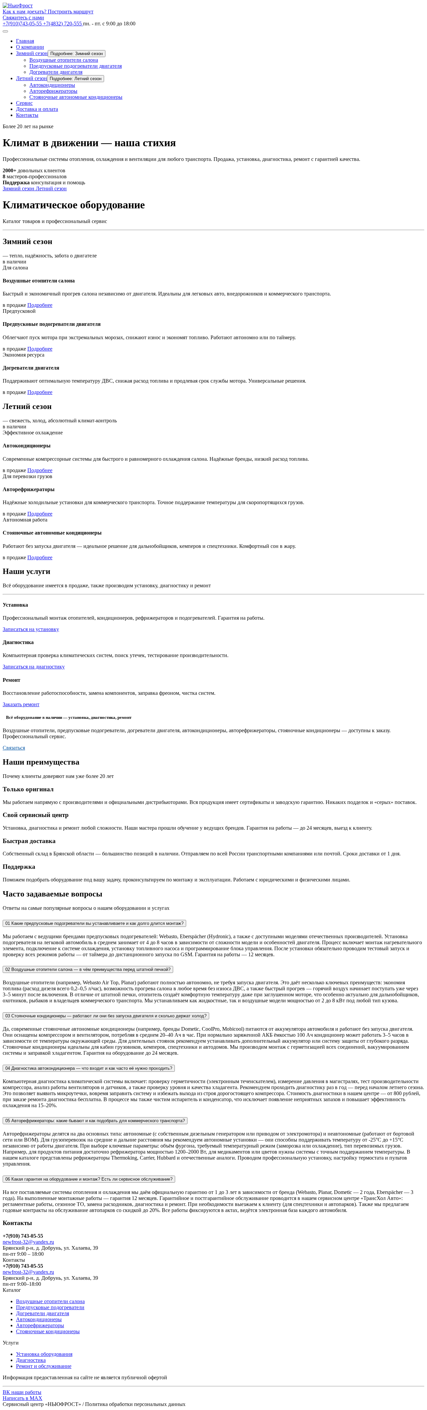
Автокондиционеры (52, 85)
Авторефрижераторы (53, 91)
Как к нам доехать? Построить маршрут (48, 11)
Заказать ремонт (21, 704)
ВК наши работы (22, 1392)
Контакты (27, 115)
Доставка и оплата (37, 109)
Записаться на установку (31, 629)
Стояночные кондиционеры (48, 1331)
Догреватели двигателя (55, 72)
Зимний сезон (32, 53)
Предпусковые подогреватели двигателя (75, 66)
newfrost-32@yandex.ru (28, 1242)
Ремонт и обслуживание (43, 1366)
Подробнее (39, 305)
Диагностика (31, 1360)
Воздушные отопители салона (63, 60)
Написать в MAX (22, 1398)
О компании (30, 47)
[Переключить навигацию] (5, 31)
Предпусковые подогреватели (50, 1307)
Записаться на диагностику (34, 666)
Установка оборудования (44, 1354)
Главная (25, 41)
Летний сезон (31, 78)
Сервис (24, 103)
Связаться (14, 748)
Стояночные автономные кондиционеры (75, 97)
